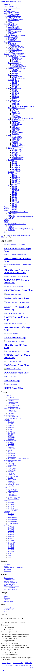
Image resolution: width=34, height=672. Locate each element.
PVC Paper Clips (12, 380)
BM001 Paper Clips (13, 388)
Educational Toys (13, 491)
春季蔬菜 (11, 534)
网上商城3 (28, 663)
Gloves (10, 452)
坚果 (9, 557)
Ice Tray (10, 442)
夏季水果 (11, 529)
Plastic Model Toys (13, 499)
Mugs (9, 466)
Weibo (31, 667)
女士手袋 (11, 504)
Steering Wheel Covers (14, 418)
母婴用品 (7, 420)
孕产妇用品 (11, 437)
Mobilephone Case (13, 399)
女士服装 (11, 514)
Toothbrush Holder (13, 484)
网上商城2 (9, 665)
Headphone (11, 397)
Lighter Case (11, 474)
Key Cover (11, 473)
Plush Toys (11, 494)
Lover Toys (11, 492)
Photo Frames (12, 468)
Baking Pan (11, 448)
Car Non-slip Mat (13, 416)
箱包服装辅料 (12, 521)
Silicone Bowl (12, 457)
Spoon (10, 450)
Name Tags (11, 486)
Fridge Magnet (12, 470)
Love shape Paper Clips (15, 337)
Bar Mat (10, 478)
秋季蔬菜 (11, 538)
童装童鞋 (11, 435)
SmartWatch (11, 403)
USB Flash (11, 400)
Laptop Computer (13, 407)
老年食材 (11, 550)
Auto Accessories (9, 415)
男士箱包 (11, 506)
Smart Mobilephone (13, 405)
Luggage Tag (12, 465)
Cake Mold (11, 444)
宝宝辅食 (11, 429)
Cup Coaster (11, 463)
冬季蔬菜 (11, 540)
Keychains (11, 461)
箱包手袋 (7, 500)
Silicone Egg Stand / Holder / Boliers (18, 458)
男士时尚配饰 (12, 519)
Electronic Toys (12, 495)
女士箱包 (11, 502)
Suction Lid (11, 455)
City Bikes (11, 413)
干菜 (9, 553)
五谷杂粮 (11, 551)
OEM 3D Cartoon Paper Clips (18, 290)
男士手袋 (11, 508)
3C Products (7, 395)
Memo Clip (11, 481)
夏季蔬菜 (11, 536)
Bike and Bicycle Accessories (12, 408)
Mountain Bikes (12, 412)
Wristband (11, 471)
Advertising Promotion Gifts (12, 460)
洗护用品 (11, 427)
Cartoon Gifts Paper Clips (16, 298)
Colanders (11, 447)
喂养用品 (11, 425)
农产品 (6, 525)
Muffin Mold (11, 453)
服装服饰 (7, 512)
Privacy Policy (6, 663)
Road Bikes (11, 410)
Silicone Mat (11, 445)
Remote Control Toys (14, 497)
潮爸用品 (11, 439)
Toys (5, 487)
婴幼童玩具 (11, 433)
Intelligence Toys (13, 489)
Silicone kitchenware (10, 440)
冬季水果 (11, 533)
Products (13, 235)
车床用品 (11, 422)
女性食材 (11, 548)
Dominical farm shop (21, 665)
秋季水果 (11, 531)
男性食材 (11, 546)
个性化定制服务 (13, 510)
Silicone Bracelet (13, 476)
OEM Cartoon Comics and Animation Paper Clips (16, 271)
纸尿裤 (10, 431)
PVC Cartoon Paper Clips (16, 365)
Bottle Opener (12, 479)
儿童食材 (11, 544)
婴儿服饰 (11, 423)
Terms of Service (18, 663)
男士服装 (11, 516)
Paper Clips (11, 483)
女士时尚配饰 (12, 517)
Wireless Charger (13, 402)
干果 (9, 555)
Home (8, 235)
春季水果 (11, 527)
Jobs (30, 665)
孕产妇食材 (11, 542)
